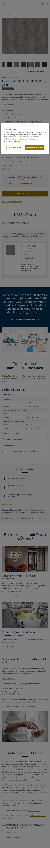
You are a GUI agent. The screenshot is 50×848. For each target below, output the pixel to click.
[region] (25, 138)
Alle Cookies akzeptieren (34, 147)
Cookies (17, 141)
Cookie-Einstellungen (15, 147)
